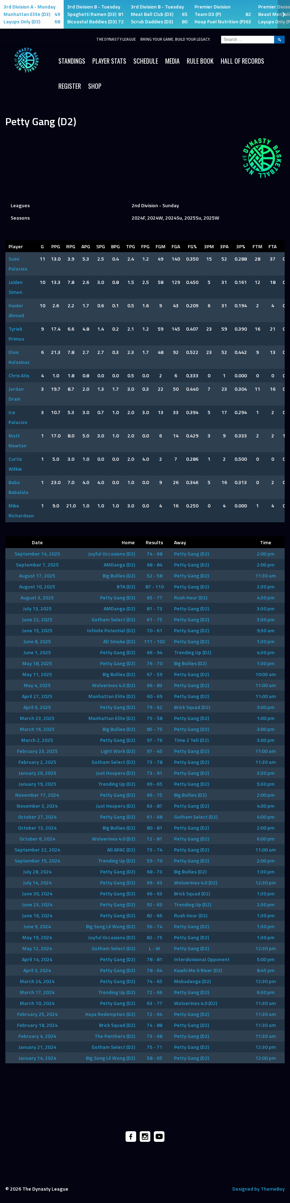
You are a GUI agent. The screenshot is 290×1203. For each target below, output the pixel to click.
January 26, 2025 (37, 773)
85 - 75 (154, 729)
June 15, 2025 (37, 630)
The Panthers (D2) (114, 1036)
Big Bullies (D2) (119, 575)
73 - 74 (154, 849)
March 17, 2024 (37, 992)
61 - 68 (154, 816)
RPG (70, 246)
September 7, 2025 (37, 564)
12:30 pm (265, 882)
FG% (192, 246)
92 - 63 (154, 904)
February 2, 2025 (37, 762)
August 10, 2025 (37, 586)
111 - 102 (154, 641)
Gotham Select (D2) (113, 619)
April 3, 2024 (37, 970)
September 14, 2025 (37, 553)
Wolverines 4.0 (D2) (113, 685)
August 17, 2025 (37, 575)
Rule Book (200, 60)
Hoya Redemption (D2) (110, 1014)
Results (154, 542)
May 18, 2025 (37, 663)
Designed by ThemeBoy (258, 1188)
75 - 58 (154, 718)
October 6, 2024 (37, 838)
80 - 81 (154, 827)
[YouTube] (159, 1136)
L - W (154, 948)
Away (180, 542)
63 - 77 (154, 1003)
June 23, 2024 (37, 904)
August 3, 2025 (37, 597)
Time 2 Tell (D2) (191, 740)
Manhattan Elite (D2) (111, 696)
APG (85, 246)
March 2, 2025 (37, 740)
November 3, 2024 (37, 805)
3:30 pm (265, 608)
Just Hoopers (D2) (115, 773)
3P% (240, 246)
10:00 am (265, 674)
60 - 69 (154, 696)
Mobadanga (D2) (192, 981)
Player (15, 246)
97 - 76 (154, 740)
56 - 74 (154, 926)
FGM (161, 246)
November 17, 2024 (37, 794)
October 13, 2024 (37, 827)
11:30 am (265, 575)
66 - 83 (154, 685)
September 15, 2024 (37, 860)
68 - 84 (154, 564)
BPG (115, 246)
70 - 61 (154, 630)
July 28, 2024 (37, 871)
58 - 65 (154, 1058)
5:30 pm (265, 784)
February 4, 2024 (37, 1036)
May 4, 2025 (37, 685)
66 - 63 (154, 893)
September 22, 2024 (37, 849)
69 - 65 (154, 784)
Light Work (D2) (118, 751)
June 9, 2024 (37, 926)
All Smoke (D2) (119, 641)
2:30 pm (265, 586)
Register (69, 86)
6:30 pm (265, 992)
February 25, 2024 (37, 1014)
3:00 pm (265, 707)
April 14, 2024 (37, 959)
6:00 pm (265, 838)
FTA (272, 246)
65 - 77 (154, 597)
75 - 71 (154, 1047)
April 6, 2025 (37, 707)
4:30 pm (265, 597)
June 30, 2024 (37, 893)
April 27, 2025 (37, 696)
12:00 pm (265, 1058)
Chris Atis (18, 375)
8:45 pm (265, 970)
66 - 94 (154, 652)
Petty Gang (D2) (191, 553)
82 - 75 (154, 937)
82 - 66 (154, 915)
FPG (145, 246)
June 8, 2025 (37, 641)
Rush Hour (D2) (190, 597)
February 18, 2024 (37, 1025)
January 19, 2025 (37, 784)
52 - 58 (154, 575)
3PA (224, 246)
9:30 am (265, 630)
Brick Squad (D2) (192, 707)
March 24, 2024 (37, 981)
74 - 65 (154, 981)
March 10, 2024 (37, 1003)
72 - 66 (154, 992)
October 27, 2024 (37, 816)
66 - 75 (154, 794)
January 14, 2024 (37, 1058)
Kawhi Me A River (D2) (198, 970)
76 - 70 (154, 663)
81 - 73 (154, 608)
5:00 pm (265, 959)
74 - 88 (154, 1025)
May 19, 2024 (37, 937)
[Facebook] (131, 1136)
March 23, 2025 (37, 718)
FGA (176, 246)
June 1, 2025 (37, 652)
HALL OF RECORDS (242, 60)
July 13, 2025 (37, 608)
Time (265, 542)
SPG (100, 246)
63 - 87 (154, 805)
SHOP (95, 86)
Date (37, 542)
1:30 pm (265, 641)
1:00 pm (265, 718)
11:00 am (265, 685)
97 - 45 (154, 751)
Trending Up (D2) (192, 652)
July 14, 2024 (37, 882)
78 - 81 (154, 959)
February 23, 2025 (37, 751)
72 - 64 (154, 1014)
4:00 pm (265, 805)
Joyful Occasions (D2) (111, 553)
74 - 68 (154, 553)
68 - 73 (154, 871)
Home (128, 542)
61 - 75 (154, 619)
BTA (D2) (126, 586)
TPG (130, 246)
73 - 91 (154, 773)
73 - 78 (154, 762)
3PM (209, 246)
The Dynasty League (116, 39)
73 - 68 (154, 1036)
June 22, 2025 (37, 619)
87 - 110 (154, 586)
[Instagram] (145, 1136)
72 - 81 (154, 838)
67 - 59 (154, 674)
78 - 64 (154, 970)
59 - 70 (154, 860)
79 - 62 (154, 707)
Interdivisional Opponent (202, 959)
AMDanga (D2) (119, 564)
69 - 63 (154, 882)
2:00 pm (265, 553)
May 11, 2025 (37, 674)
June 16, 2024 (37, 915)
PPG (55, 246)
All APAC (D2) (121, 849)
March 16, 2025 (37, 729)
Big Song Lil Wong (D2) (110, 926)
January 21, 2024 (37, 1047)
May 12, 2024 (37, 948)
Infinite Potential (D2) (111, 630)
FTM (257, 246)
